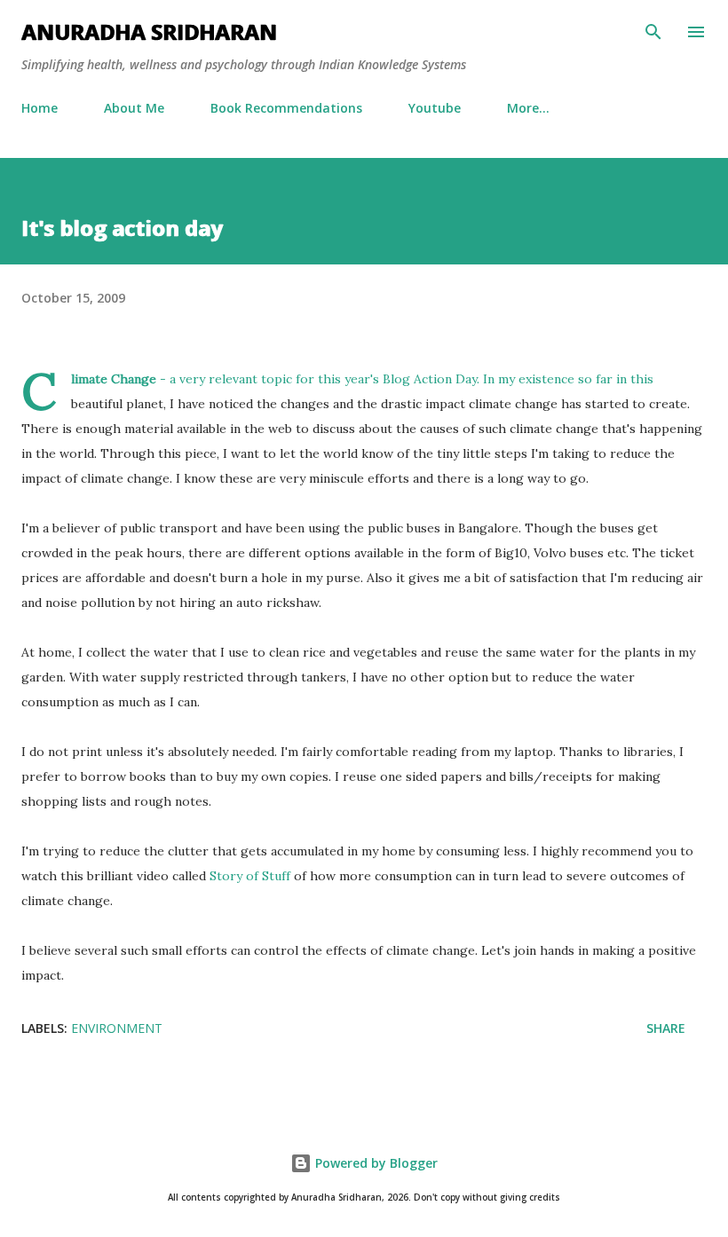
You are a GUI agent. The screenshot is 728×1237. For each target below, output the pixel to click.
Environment (116, 1028)
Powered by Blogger (375, 1162)
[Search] (653, 32)
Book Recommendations (286, 107)
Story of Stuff (250, 876)
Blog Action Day (430, 379)
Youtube (434, 107)
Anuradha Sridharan (149, 31)
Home (39, 107)
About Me (134, 107)
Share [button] (665, 1028)
